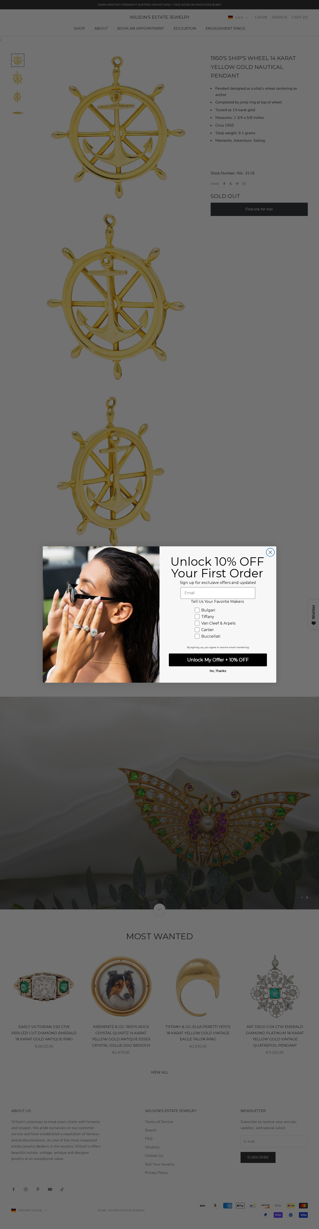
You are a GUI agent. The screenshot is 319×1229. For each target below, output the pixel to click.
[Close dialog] (270, 552)
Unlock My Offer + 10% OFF (218, 660)
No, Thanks (218, 671)
